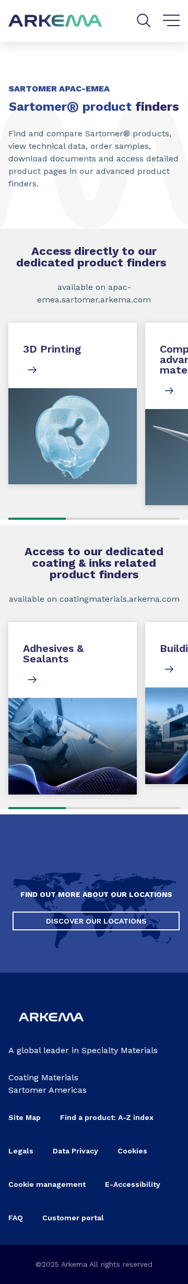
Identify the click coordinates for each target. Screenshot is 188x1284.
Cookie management (47, 1184)
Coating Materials (43, 1077)
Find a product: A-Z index (107, 1117)
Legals (20, 1151)
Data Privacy (75, 1151)
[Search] (144, 20)
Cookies (132, 1151)
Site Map (24, 1117)
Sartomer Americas (47, 1090)
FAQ (15, 1217)
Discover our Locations (96, 921)
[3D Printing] (72, 403)
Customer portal (73, 1217)
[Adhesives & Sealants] (72, 708)
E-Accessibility (132, 1184)
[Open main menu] (171, 20)
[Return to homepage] (55, 21)
